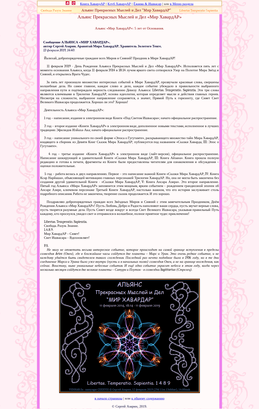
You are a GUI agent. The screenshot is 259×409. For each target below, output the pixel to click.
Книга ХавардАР (92, 4)
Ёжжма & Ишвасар (147, 4)
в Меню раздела (181, 4)
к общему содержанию (147, 398)
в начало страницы (108, 398)
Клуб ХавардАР (119, 4)
